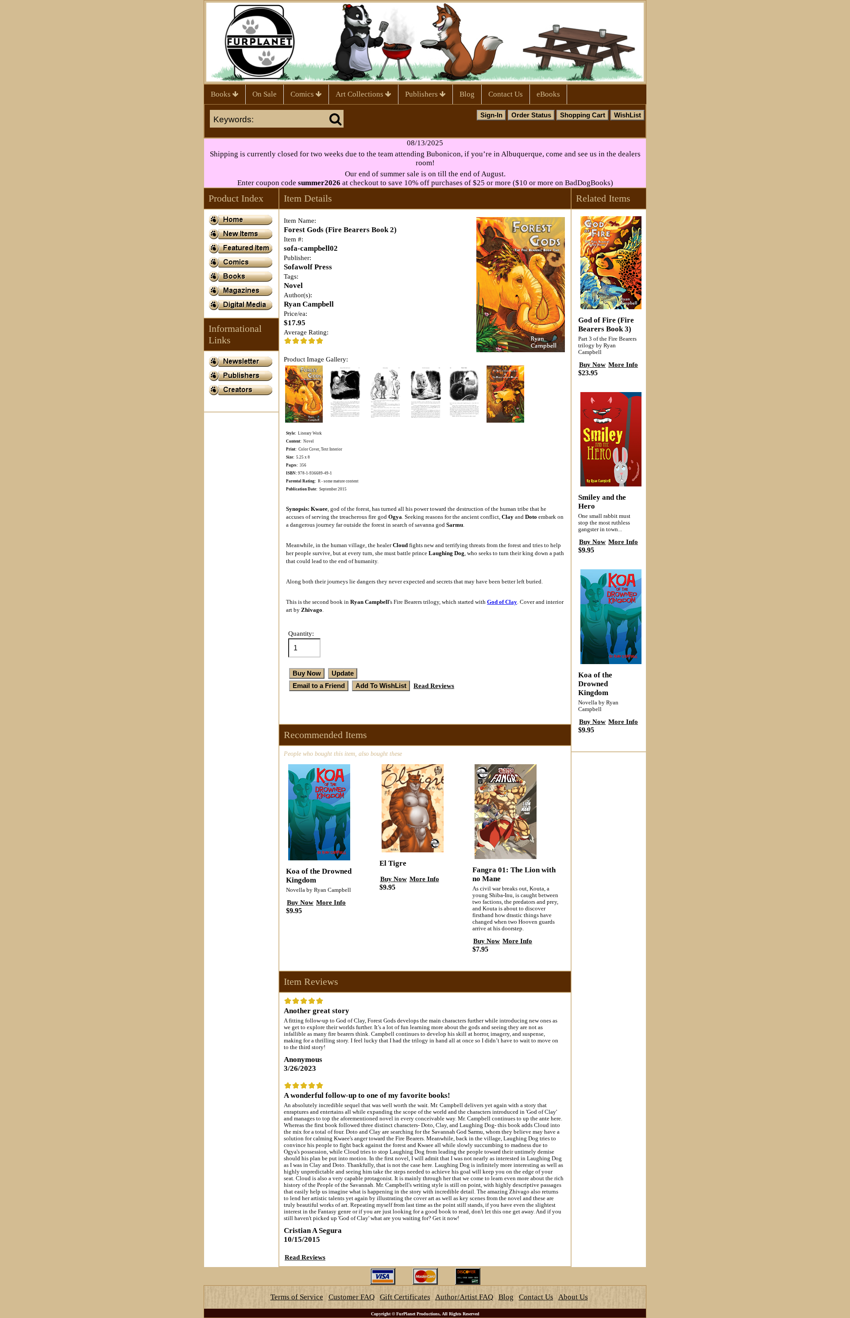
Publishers (422, 94)
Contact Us (505, 94)
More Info (331, 902)
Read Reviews (433, 685)
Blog (467, 94)
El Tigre (392, 863)
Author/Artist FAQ (464, 1297)
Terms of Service (296, 1297)
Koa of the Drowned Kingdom (595, 684)
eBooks (548, 94)
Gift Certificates (405, 1297)
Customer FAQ (351, 1297)
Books (221, 94)
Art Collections (360, 94)
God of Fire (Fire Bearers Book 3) (606, 324)
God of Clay (502, 602)
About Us (573, 1297)
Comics (303, 94)
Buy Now (300, 902)
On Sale (264, 94)
